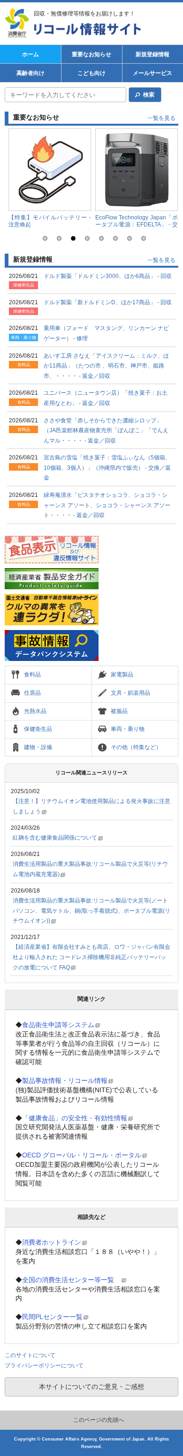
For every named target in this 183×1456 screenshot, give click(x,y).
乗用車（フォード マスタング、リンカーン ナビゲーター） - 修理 (106, 333)
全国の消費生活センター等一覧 (71, 1279)
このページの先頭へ (98, 1420)
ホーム (30, 54)
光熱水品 (35, 711)
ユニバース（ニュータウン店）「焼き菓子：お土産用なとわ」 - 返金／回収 (106, 398)
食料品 (32, 674)
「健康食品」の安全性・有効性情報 (74, 1118)
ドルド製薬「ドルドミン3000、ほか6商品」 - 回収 (108, 276)
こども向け (91, 73)
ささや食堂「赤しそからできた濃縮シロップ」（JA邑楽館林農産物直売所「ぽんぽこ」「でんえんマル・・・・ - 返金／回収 (106, 430)
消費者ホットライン (51, 1242)
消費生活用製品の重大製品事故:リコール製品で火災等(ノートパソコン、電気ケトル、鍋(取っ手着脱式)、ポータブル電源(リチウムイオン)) (91, 910)
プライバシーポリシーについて (44, 1365)
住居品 (32, 693)
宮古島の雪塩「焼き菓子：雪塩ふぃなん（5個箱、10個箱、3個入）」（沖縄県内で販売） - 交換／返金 (107, 467)
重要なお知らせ (91, 54)
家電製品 (122, 674)
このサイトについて (30, 1355)
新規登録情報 (152, 54)
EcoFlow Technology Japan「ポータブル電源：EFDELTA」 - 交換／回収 (136, 224)
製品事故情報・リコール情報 (64, 1080)
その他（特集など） (136, 747)
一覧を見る (161, 118)
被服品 (119, 711)
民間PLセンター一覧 (52, 1317)
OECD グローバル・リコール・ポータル (81, 1155)
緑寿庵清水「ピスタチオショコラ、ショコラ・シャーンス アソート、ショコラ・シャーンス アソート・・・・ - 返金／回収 (107, 505)
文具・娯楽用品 (130, 693)
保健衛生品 (38, 729)
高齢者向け (30, 73)
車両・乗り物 (128, 729)
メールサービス (152, 73)
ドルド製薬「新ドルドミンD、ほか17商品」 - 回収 (108, 302)
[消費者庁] (18, 23)
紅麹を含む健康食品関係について (55, 837)
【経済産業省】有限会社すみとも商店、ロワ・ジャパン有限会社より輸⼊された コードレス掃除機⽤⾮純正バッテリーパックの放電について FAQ (91, 957)
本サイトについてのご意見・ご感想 (91, 1386)
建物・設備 (38, 747)
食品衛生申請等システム (58, 1024)
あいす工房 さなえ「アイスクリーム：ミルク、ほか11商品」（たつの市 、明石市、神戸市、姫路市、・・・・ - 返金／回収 (106, 366)
